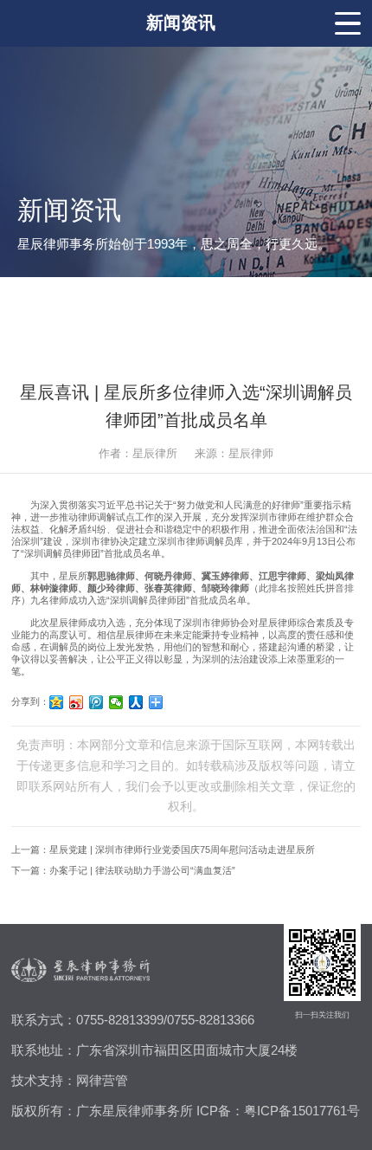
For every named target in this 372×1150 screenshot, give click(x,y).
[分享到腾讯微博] (96, 702)
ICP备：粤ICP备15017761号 (278, 1111)
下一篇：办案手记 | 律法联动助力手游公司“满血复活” (123, 870)
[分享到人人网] (136, 702)
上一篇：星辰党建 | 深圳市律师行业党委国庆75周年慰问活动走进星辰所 (163, 849)
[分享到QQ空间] (56, 702)
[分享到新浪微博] (76, 702)
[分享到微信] (116, 702)
